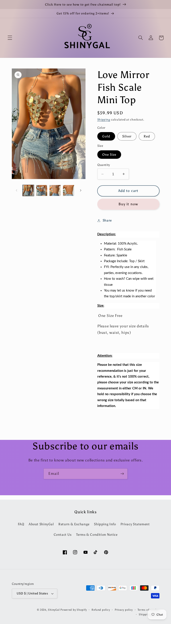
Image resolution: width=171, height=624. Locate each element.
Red (147, 136)
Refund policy (101, 609)
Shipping (103, 119)
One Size (109, 155)
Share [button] (107, 220)
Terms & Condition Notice (96, 535)
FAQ (21, 524)
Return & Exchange (74, 524)
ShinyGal (53, 609)
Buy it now (128, 204)
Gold (106, 136)
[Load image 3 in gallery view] (41, 190)
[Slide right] (81, 190)
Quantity (103, 165)
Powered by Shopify (73, 609)
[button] (10, 38)
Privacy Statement (135, 524)
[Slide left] (17, 190)
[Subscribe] (122, 473)
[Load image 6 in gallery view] (68, 190)
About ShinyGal (41, 524)
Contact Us (63, 535)
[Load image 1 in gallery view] (28, 190)
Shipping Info (105, 524)
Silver (127, 136)
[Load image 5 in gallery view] (55, 190)
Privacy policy (124, 609)
